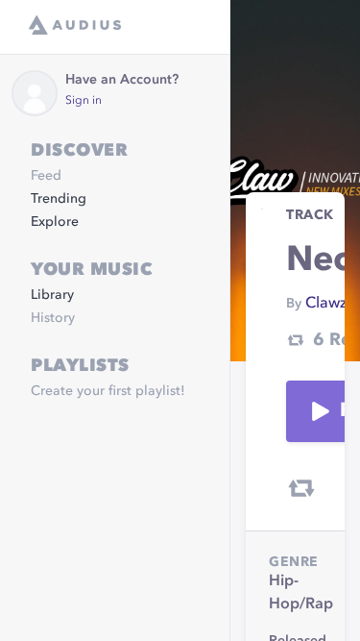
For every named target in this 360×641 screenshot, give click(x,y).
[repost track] (301, 488)
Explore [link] (55, 222)
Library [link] (52, 295)
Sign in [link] (83, 101)
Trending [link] (58, 199)
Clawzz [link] (329, 303)
